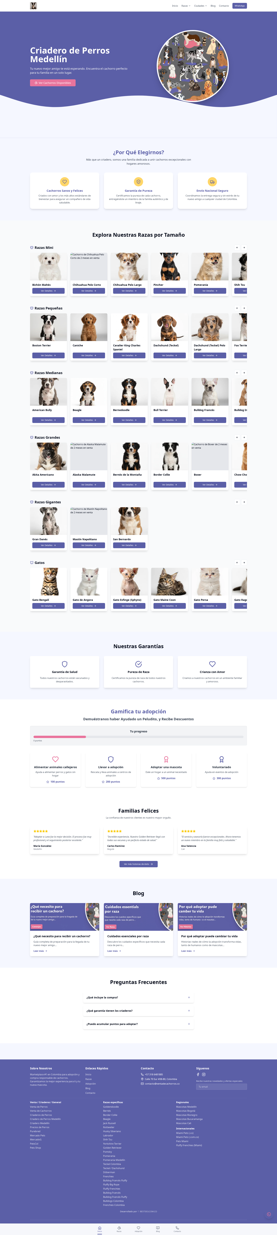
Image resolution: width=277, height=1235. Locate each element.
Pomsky (107, 1151)
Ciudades (199, 5)
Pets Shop (35, 1147)
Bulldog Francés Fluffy (115, 1180)
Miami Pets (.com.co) (187, 1137)
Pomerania (109, 1156)
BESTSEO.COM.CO (148, 1211)
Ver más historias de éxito (136, 864)
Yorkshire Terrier (112, 1143)
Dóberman (109, 1172)
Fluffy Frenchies (111, 1188)
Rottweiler (108, 1127)
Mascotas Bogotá (185, 1110)
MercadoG (36, 1139)
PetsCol (34, 1143)
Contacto (224, 5)
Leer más (38, 951)
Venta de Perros (39, 1106)
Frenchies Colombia (114, 1205)
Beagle (107, 1119)
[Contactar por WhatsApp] (269, 1214)
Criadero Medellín (39, 1123)
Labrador (108, 1135)
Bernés (107, 1110)
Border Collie (110, 1115)
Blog (213, 5)
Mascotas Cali (183, 1123)
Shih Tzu (107, 1139)
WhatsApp (240, 5)
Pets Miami (182, 1141)
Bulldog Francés (112, 1192)
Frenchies (108, 1176)
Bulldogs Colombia (113, 1201)
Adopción (90, 1083)
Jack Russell (109, 1123)
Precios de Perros (39, 1127)
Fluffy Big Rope (111, 1184)
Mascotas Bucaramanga (189, 1119)
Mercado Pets (37, 1135)
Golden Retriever (112, 1147)
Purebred (35, 1131)
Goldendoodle (111, 1106)
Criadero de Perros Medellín (45, 1119)
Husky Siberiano (112, 1131)
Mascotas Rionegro (186, 1115)
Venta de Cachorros (41, 1110)
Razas (184, 5)
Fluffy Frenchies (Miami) (189, 1145)
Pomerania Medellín (114, 1160)
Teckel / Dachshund (114, 1168)
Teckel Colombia (112, 1164)
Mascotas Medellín (186, 1106)
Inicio (175, 5)
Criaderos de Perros (41, 1115)
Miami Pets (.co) (184, 1133)
